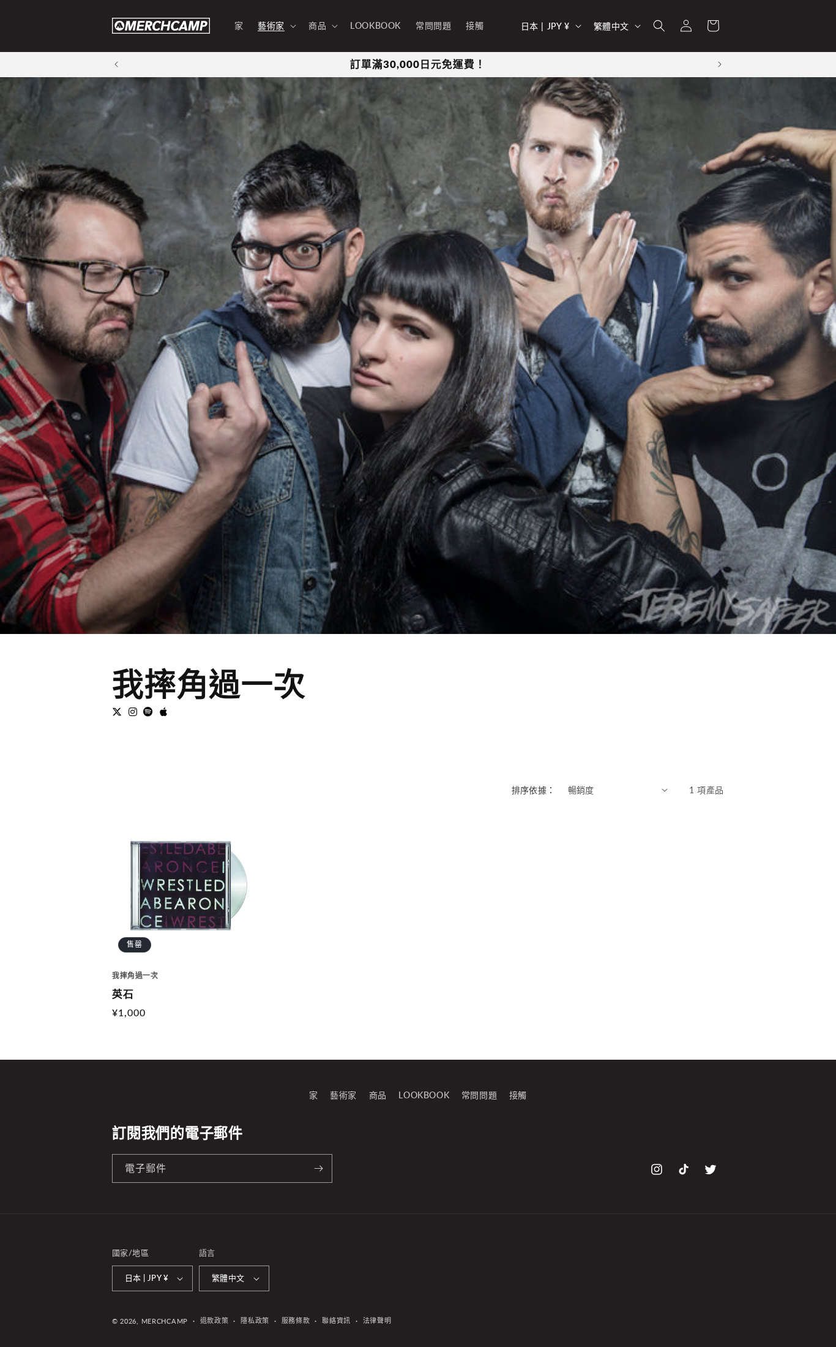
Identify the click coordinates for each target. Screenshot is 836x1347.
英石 (123, 994)
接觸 (518, 1095)
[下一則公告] (719, 64)
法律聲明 (377, 1320)
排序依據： (534, 790)
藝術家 (343, 1095)
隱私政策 (255, 1320)
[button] (275, 26)
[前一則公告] (116, 64)
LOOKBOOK (423, 1095)
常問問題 (479, 1095)
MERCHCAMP (164, 1321)
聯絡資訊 (336, 1320)
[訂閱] (318, 1168)
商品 (378, 1095)
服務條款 (296, 1320)
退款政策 (214, 1320)
